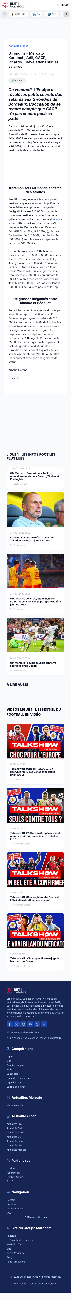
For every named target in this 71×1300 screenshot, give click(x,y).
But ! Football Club (25, 74)
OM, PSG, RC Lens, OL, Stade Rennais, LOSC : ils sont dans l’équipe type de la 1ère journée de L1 (35, 601)
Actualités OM (14, 1128)
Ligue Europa (14, 1082)
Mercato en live (15, 1105)
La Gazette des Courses (20, 1240)
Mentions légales (16, 1208)
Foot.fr (10, 1181)
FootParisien (13, 1172)
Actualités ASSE (15, 1132)
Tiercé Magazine (16, 1253)
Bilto (9, 1248)
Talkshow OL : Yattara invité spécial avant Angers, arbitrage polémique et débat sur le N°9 (35, 836)
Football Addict (15, 1177)
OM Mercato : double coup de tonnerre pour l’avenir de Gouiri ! (33, 664)
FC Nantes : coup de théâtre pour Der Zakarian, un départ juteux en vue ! (32, 539)
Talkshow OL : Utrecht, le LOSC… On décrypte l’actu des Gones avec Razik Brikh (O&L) (32, 771)
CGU (9, 1212)
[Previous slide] (5, 14)
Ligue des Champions (18, 1078)
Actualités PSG (14, 1123)
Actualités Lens (15, 1141)
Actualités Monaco (16, 1149)
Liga (9, 1060)
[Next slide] (66, 14)
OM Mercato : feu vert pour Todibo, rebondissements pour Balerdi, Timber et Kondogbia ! (34, 476)
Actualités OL (14, 1136)
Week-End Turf (14, 1244)
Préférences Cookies (35, 1217)
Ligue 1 (14, 378)
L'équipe (11, 1204)
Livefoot (11, 1168)
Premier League (15, 1065)
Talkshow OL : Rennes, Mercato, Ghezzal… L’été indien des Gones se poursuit (35, 899)
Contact (11, 1199)
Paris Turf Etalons (16, 1261)
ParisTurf (11, 1235)
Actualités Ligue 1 (19, 45)
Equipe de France (16, 1086)
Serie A (10, 1069)
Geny (9, 1257)
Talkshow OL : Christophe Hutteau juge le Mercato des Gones (34, 960)
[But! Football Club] (13, 5)
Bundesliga (12, 1073)
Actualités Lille (14, 1145)
